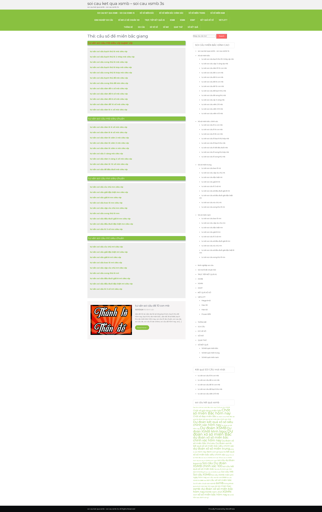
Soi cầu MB (227, 471)
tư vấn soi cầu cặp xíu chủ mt (213, 173)
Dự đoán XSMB (213, 428)
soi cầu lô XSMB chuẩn (213, 472)
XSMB (172, 20)
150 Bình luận (149, 310)
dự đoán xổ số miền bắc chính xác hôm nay (210, 439)
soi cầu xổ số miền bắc (219, 480)
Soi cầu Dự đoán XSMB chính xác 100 (209, 464)
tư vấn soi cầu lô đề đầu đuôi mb (215, 148)
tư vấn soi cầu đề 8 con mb (212, 82)
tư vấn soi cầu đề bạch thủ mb (214, 91)
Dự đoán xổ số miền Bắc (213, 432)
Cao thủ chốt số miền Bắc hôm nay (204, 407)
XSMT (192, 20)
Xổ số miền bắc (147, 13)
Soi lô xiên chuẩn (200, 483)
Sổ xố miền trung (197, 13)
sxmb (220, 483)
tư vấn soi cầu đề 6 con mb (212, 77)
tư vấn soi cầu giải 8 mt (211, 182)
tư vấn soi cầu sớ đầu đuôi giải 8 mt (216, 191)
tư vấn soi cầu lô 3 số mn (211, 237)
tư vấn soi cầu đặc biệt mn (212, 227)
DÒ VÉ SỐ (154, 27)
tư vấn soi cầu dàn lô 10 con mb (214, 68)
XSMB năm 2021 (213, 492)
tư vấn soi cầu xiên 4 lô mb (212, 113)
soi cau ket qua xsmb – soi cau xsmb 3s (125, 3)
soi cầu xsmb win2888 (217, 477)
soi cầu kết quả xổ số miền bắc (213, 467)
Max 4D (205, 310)
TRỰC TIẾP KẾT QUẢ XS (155, 20)
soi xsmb (211, 483)
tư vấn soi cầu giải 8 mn (211, 232)
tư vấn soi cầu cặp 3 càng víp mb (215, 64)
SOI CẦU (141, 27)
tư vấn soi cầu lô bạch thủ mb (213, 143)
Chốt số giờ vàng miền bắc (207, 410)
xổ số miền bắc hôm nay (212, 494)
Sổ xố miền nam (217, 13)
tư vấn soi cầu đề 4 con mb (212, 73)
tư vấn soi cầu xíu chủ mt (212, 202)
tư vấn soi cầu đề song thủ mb (214, 95)
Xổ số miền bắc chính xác (171, 13)
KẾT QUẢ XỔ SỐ (207, 20)
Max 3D (205, 305)
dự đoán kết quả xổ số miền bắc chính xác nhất (213, 419)
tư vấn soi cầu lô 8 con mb (212, 134)
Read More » (142, 328)
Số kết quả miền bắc (210, 348)
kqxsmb (222, 452)
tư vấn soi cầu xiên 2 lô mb (212, 104)
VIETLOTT (223, 20)
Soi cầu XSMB (202, 474)
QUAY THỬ (178, 27)
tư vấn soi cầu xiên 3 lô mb (212, 109)
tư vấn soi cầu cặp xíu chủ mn (213, 223)
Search (221, 36)
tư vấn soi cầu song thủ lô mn (213, 257)
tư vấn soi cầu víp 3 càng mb (213, 100)
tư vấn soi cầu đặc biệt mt (212, 177)
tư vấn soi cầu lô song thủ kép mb (215, 152)
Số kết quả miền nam (210, 357)
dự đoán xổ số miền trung (211, 448)
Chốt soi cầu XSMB (223, 407)
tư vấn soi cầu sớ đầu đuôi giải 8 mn (216, 241)
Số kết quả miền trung (210, 353)
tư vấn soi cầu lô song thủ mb (213, 157)
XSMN (182, 20)
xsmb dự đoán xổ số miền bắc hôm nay (213, 490)
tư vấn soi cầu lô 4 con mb (212, 125)
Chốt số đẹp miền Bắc (204, 416)
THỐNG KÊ (128, 27)
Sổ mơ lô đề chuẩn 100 (128, 20)
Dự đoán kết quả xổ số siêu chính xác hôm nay (213, 423)
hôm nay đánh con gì (208, 452)
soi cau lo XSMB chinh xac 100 (211, 457)
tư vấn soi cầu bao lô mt (211, 168)
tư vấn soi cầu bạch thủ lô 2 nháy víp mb (218, 59)
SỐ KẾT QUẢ (193, 27)
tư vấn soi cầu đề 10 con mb (152, 305)
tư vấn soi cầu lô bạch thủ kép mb (215, 138)
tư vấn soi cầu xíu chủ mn (212, 246)
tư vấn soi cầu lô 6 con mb (212, 129)
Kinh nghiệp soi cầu (103, 20)
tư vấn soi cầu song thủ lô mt (213, 207)
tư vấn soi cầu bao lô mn (211, 218)
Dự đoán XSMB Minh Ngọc (212, 429)
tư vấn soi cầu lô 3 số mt (211, 186)
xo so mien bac (223, 486)
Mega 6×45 (206, 300)
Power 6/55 (206, 314)
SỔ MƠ (166, 27)
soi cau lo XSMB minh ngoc (208, 460)
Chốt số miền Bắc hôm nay (212, 411)
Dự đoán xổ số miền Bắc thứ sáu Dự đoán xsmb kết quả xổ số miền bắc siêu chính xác (213, 443)
